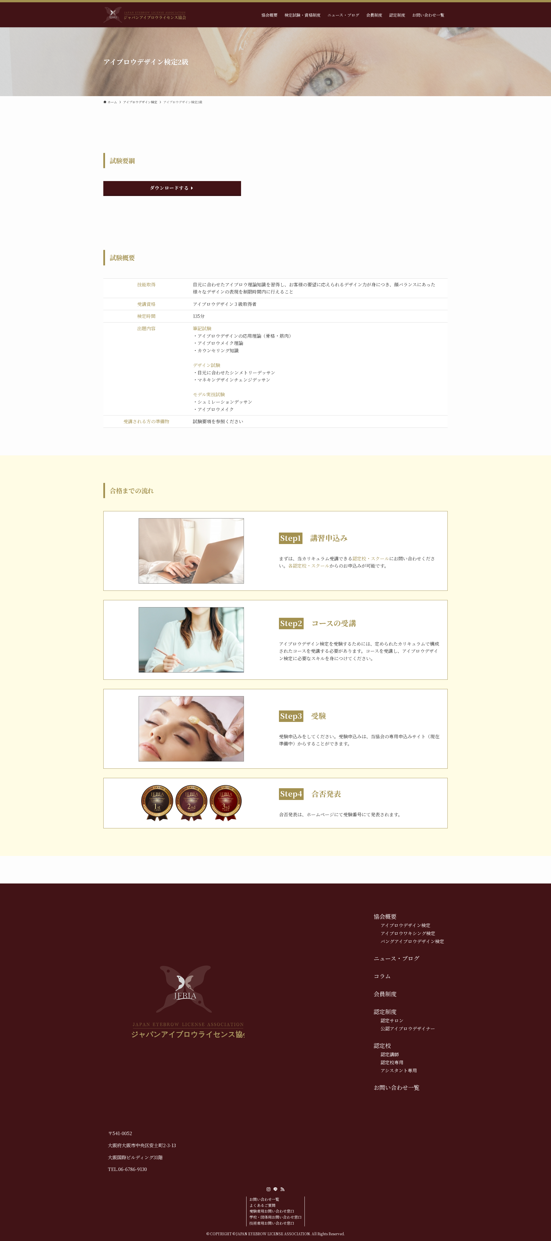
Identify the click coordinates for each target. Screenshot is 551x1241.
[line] (275, 1189)
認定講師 (390, 1054)
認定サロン (392, 1020)
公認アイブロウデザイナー (408, 1028)
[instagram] (268, 1189)
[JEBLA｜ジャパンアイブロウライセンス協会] (144, 15)
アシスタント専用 (399, 1070)
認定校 (382, 1045)
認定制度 (385, 1011)
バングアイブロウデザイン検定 (412, 941)
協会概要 (385, 916)
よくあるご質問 (262, 1205)
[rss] (282, 1189)
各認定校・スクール (308, 565)
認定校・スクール (370, 558)
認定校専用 (392, 1062)
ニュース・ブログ (396, 958)
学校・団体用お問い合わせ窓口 (275, 1217)
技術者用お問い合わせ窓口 (271, 1223)
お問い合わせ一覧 (397, 1087)
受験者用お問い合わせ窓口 (271, 1211)
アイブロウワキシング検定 (408, 933)
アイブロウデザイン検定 (405, 925)
